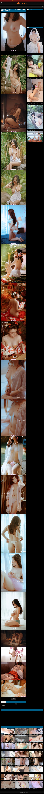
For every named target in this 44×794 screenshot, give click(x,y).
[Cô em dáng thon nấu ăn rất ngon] (8, 731)
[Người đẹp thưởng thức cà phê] (8, 777)
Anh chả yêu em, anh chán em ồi (20, 788)
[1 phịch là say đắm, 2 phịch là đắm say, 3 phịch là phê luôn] (36, 761)
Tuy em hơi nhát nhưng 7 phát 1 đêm (7, 765)
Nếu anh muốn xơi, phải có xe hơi (34, 742)
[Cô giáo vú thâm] (22, 769)
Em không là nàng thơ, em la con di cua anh (8, 788)
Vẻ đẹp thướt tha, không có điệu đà (20, 734)
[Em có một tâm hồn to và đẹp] (36, 754)
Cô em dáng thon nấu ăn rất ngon (6, 734)
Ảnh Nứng (22, 3)
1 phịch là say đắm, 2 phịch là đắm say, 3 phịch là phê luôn (36, 765)
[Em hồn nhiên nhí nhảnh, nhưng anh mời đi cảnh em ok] (22, 746)
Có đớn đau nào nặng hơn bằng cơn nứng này (8, 757)
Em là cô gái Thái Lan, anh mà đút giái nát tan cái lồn (22, 757)
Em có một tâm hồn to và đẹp (34, 757)
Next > (14, 698)
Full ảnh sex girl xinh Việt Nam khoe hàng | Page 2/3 (35, 78)
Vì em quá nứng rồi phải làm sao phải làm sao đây (22, 780)
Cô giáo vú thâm (17, 773)
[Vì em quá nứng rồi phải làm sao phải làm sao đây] (22, 777)
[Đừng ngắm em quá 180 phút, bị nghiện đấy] (8, 769)
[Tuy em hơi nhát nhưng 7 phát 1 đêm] (8, 761)
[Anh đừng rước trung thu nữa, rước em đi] (22, 761)
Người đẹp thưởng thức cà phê (6, 780)
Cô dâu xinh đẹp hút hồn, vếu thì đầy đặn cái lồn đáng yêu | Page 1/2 (35, 54)
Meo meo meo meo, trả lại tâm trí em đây (36, 773)
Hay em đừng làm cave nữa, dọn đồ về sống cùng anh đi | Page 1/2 (35, 104)
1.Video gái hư (13, 0)
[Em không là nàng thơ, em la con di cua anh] (8, 784)
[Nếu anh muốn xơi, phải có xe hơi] (36, 738)
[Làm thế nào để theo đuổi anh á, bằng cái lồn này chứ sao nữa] (8, 738)
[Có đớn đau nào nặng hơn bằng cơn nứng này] (8, 754)
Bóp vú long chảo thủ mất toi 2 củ (34, 780)
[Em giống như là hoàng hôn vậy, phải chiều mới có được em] (22, 738)
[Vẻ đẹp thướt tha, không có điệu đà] (22, 731)
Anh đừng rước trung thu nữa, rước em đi (21, 765)
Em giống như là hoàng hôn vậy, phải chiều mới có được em (22, 742)
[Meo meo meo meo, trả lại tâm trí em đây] (36, 769)
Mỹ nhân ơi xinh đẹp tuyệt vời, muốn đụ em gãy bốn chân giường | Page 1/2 (34, 143)
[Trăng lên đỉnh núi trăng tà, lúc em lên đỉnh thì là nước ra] (8, 746)
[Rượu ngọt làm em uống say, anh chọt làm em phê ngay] (36, 731)
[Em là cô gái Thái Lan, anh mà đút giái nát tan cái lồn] (22, 754)
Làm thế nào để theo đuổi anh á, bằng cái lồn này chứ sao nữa (8, 742)
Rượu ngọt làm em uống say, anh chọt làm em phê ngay (36, 734)
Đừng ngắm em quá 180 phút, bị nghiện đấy (8, 773)
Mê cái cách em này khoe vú (33, 788)
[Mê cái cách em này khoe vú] (36, 784)
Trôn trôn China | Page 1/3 (31, 130)
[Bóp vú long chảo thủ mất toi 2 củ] (36, 777)
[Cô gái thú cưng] (36, 746)
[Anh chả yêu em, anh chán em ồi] (22, 784)
